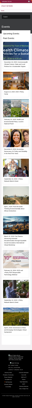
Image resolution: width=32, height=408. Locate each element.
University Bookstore (23, 386)
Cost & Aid (23, 374)
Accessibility (8, 386)
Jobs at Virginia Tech (23, 388)
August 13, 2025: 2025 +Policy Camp (14, 93)
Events (2, 10)
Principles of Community (8, 374)
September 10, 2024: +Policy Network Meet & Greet (13, 180)
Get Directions (13, 365)
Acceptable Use (8, 379)
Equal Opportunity (24, 381)
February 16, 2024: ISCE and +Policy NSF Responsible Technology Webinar (13, 272)
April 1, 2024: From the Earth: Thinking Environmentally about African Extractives (14, 209)
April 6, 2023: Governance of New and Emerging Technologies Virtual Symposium (15, 330)
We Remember (9, 382)
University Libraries (8, 384)
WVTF (23, 384)
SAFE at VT (23, 377)
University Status (8, 372)
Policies (23, 379)
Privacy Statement (8, 377)
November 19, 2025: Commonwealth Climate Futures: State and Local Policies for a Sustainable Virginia (16, 64)
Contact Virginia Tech (16, 369)
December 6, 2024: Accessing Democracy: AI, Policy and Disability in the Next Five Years (15, 151)
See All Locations (14, 367)
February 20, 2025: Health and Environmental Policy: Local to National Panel (14, 122)
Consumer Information (24, 372)
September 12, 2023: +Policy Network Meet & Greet (13, 301)
